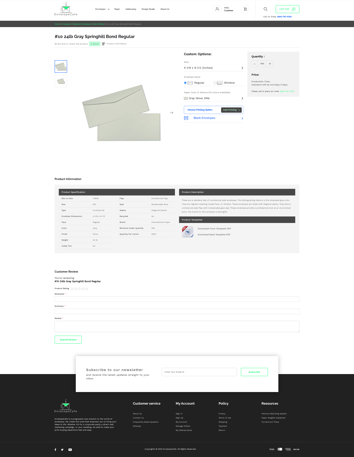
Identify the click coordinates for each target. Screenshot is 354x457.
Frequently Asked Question (146, 422)
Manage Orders (183, 426)
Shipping (223, 422)
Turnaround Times (270, 422)
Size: (186, 62)
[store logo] (66, 9)
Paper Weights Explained (273, 418)
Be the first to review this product (71, 44)
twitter (62, 449)
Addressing (130, 9)
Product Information (117, 44)
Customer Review (66, 271)
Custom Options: (198, 54)
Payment (223, 426)
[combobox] (264, 17)
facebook (55, 449)
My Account (181, 422)
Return (222, 430)
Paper (117, 9)
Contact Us (138, 418)
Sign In (179, 413)
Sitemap (137, 426)
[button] (171, 113)
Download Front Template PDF (214, 228)
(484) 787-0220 (284, 16)
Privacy (222, 413)
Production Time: (261, 81)
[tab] (177, 273)
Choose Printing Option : (200, 110)
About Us (164, 9)
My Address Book (184, 430)
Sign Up (179, 418)
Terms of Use (225, 418)
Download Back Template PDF (214, 234)
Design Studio (148, 9)
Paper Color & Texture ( (207, 92)
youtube (70, 449)
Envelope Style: (192, 77)
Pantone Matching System (274, 413)
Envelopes (100, 9)
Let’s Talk (284, 9)
